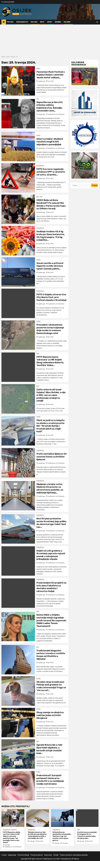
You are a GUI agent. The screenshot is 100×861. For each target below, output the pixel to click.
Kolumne (67, 22)
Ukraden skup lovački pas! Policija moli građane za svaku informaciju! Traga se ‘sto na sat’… (51, 686)
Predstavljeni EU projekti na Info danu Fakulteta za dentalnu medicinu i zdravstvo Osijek (51, 587)
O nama (4, 855)
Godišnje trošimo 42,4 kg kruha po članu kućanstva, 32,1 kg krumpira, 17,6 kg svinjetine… (50, 235)
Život (42, 22)
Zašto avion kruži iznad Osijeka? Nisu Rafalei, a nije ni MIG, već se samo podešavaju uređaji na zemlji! (51, 395)
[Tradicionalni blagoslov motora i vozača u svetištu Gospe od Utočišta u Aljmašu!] (18, 659)
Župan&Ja (14, 829)
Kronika (58, 22)
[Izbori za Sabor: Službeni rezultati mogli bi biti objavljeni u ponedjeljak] (18, 146)
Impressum (48, 855)
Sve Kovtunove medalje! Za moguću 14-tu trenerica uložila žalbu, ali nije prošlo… (87, 835)
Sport (49, 22)
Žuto (41, 196)
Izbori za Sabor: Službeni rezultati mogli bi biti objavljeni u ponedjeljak (49, 142)
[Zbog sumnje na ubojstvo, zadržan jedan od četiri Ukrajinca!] (18, 722)
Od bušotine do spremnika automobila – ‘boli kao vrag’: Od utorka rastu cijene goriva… (62, 836)
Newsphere (65, 859)
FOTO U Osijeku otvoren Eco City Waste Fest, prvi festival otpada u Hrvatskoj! (51, 297)
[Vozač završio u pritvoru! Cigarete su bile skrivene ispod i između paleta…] (18, 272)
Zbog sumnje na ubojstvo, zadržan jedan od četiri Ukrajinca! (50, 715)
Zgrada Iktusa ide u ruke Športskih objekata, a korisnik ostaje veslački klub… (49, 749)
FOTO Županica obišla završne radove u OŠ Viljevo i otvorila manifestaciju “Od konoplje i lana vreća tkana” (11, 837)
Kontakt (55, 855)
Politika (10, 22)
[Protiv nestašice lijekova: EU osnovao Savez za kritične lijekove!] (18, 462)
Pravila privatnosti (36, 855)
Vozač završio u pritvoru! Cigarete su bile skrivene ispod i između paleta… (49, 266)
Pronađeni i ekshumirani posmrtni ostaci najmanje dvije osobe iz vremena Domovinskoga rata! (50, 329)
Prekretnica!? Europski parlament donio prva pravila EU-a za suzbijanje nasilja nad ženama (50, 779)
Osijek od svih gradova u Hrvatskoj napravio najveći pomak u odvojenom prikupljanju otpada (50, 554)
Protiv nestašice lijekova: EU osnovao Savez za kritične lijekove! (51, 456)
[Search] (97, 22)
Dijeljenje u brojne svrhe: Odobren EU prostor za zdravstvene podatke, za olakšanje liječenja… (49, 488)
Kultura (34, 22)
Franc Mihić (50, 81)
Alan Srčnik (50, 212)
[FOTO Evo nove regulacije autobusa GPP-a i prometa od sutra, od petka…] (18, 178)
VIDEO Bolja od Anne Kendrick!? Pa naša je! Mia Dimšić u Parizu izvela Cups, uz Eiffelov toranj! (51, 204)
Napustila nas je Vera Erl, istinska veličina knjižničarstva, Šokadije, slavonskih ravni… (49, 106)
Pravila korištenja (23, 855)
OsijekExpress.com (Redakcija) (55, 114)
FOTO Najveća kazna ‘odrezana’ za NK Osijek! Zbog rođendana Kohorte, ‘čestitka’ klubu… (50, 361)
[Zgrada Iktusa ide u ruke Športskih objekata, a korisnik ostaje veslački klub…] (18, 754)
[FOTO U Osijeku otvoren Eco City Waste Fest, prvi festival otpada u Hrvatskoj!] (18, 303)
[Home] (4, 22)
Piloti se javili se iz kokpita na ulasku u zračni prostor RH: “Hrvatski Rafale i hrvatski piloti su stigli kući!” (50, 426)
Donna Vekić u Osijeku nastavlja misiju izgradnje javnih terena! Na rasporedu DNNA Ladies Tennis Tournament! (51, 620)
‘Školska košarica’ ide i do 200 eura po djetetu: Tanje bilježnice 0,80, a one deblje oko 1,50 (37, 835)
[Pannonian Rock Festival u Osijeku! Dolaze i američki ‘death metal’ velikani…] (18, 81)
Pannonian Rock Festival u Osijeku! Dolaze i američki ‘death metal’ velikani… (50, 75)
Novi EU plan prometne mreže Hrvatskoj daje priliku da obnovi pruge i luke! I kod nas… (51, 522)
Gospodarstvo (22, 22)
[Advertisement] (50, 39)
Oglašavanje (12, 855)
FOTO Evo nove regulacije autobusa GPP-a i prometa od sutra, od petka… (50, 172)
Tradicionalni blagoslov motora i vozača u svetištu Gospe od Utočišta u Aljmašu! (50, 654)
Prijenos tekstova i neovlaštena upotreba (74, 855)
